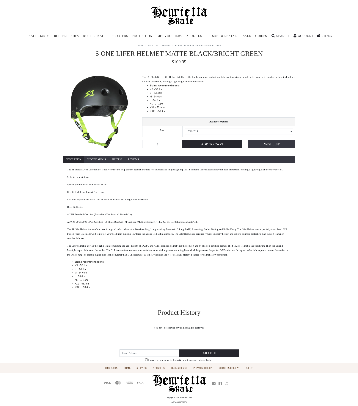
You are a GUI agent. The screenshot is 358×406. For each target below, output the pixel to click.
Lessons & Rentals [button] (222, 36)
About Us (159, 368)
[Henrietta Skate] (179, 15)
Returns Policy (229, 368)
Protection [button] (142, 36)
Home (127, 368)
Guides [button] (261, 36)
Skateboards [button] (38, 36)
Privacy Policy (205, 360)
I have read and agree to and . (180, 360)
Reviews (133, 159)
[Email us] (214, 383)
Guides (249, 368)
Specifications (96, 159)
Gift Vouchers (169, 36)
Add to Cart (212, 144)
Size (162, 130)
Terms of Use (179, 368)
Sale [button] (247, 36)
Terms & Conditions (183, 360)
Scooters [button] (120, 36)
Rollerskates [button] (95, 36)
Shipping (117, 159)
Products (111, 368)
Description (73, 159)
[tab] (73, 159)
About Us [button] (194, 36)
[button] (280, 36)
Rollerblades (66, 36)
